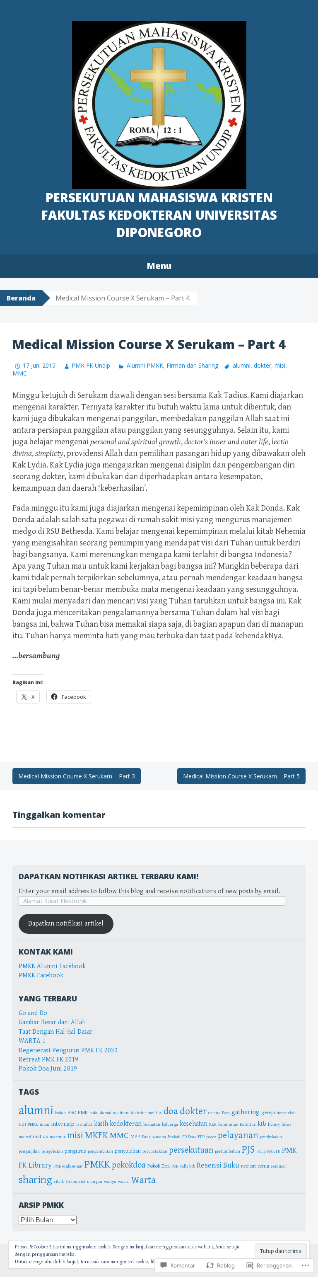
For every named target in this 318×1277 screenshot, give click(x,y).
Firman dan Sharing (192, 365)
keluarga (170, 1124)
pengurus (75, 1151)
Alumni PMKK (145, 365)
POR (174, 1166)
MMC (19, 373)
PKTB (260, 1151)
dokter (262, 365)
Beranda (21, 298)
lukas (287, 1124)
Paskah (174, 1136)
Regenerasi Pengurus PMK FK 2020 (68, 1050)
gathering (245, 1112)
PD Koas (189, 1136)
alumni (242, 365)
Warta (143, 1180)
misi (280, 365)
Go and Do (33, 1013)
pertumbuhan (227, 1151)
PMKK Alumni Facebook (52, 966)
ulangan (94, 1181)
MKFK (96, 1135)
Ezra (226, 1112)
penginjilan (29, 1151)
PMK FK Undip (91, 365)
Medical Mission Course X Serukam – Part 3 (76, 776)
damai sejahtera (115, 1112)
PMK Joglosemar (68, 1166)
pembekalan (271, 1136)
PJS (248, 1150)
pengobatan (52, 1151)
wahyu (110, 1181)
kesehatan (193, 1123)
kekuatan (151, 1124)
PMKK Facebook (41, 975)
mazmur (57, 1136)
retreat (248, 1166)
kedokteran (126, 1123)
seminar (278, 1166)
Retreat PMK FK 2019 (48, 1060)
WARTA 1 (32, 1041)
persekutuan (191, 1150)
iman (44, 1124)
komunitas (228, 1124)
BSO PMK (77, 1113)
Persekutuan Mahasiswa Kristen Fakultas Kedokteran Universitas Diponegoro (159, 215)
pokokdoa (129, 1165)
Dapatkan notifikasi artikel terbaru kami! (108, 876)
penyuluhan (128, 1151)
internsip (63, 1123)
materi (25, 1136)
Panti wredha (154, 1136)
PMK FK (273, 1151)
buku (94, 1112)
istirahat (84, 1124)
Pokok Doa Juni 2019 (48, 1069)
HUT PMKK (28, 1124)
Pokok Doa (158, 1166)
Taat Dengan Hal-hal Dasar (56, 1032)
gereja (268, 1113)
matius (40, 1137)
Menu (159, 265)
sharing (35, 1179)
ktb (262, 1123)
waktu (124, 1181)
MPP (135, 1137)
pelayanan (238, 1135)
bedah (60, 1112)
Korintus (248, 1124)
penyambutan (100, 1151)
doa (171, 1111)
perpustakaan (154, 1151)
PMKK (97, 1164)
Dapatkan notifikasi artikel (66, 924)
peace (211, 1136)
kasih (101, 1123)
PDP (201, 1136)
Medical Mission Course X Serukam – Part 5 (241, 776)
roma (263, 1166)
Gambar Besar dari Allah (52, 1022)
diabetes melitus (146, 1112)
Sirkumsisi (75, 1181)
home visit (286, 1112)
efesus (214, 1112)
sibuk (59, 1181)
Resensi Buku (218, 1165)
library (274, 1124)
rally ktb (187, 1166)
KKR (213, 1124)
